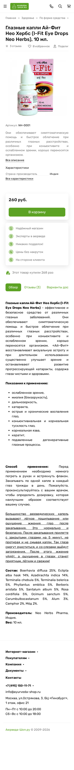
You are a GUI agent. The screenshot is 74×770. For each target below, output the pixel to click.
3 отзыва (16, 46)
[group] (37, 88)
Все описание (15, 160)
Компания (13, 664)
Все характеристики (19, 178)
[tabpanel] (37, 463)
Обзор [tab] (13, 287)
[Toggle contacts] (51, 6)
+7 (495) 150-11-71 (18, 685)
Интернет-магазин (20, 651)
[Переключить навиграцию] (5, 6)
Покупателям (16, 658)
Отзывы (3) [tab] (32, 287)
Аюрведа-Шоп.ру (18, 729)
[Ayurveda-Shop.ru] (19, 6)
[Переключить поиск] (60, 6)
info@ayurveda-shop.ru (23, 692)
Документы (15, 670)
